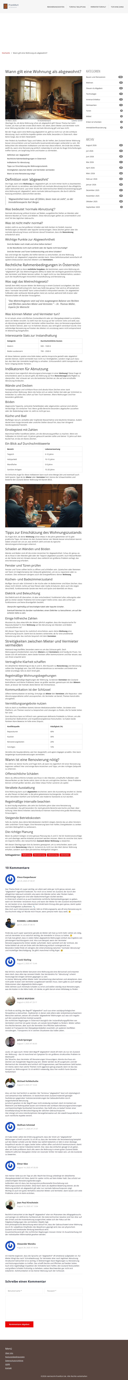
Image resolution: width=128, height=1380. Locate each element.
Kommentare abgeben (19, 1324)
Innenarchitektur (104, 99)
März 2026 (104, 173)
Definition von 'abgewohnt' (18, 155)
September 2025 (104, 207)
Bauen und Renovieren (104, 77)
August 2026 (104, 145)
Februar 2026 (104, 179)
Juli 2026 (104, 151)
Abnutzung (53, 855)
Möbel (104, 116)
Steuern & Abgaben (104, 88)
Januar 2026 (104, 184)
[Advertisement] (64, 31)
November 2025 (104, 196)
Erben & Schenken (104, 122)
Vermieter (65, 855)
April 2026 (104, 168)
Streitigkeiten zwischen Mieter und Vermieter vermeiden (31, 170)
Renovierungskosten (55, 7)
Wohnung (27, 855)
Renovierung (39, 855)
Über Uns (9, 1353)
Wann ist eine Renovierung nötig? (21, 173)
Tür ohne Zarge (117, 7)
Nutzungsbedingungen (15, 1357)
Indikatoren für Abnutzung (18, 162)
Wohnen (104, 82)
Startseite (6, 53)
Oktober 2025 (104, 201)
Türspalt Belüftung (77, 7)
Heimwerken (104, 105)
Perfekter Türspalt (98, 7)
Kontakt (8, 1368)
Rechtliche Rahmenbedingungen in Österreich (26, 158)
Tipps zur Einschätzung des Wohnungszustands (27, 166)
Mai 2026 (104, 162)
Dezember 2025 (104, 190)
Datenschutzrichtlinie (14, 1360)
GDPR (7, 1364)
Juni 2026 (104, 156)
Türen (104, 111)
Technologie (104, 94)
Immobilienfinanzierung (104, 127)
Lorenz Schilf (77, 120)
